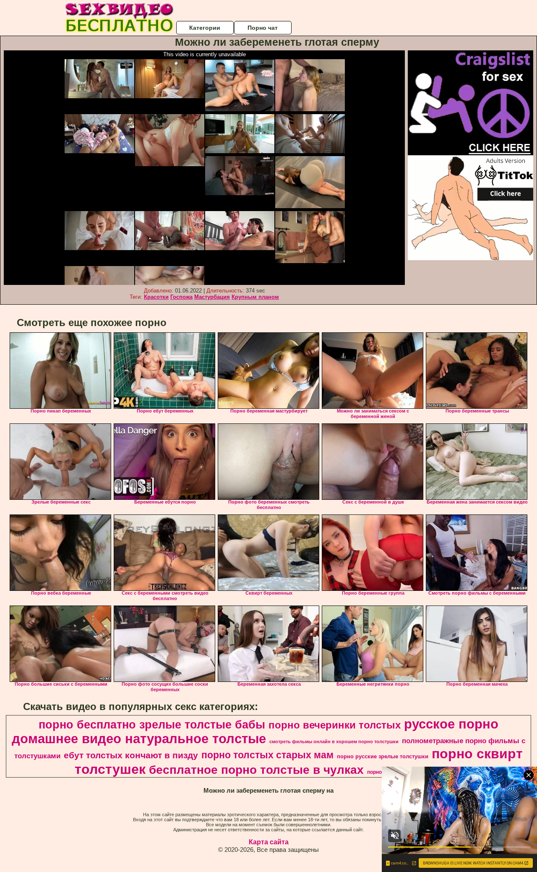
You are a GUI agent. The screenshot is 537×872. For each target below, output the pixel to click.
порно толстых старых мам (267, 754)
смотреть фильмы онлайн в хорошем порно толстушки (334, 741)
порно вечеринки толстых (334, 725)
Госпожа (181, 297)
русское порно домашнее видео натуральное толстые (255, 731)
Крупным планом (255, 297)
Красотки (156, 297)
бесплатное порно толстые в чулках (256, 769)
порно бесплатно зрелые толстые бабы (152, 724)
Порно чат (263, 27)
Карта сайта (269, 842)
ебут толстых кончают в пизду (131, 755)
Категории (204, 27)
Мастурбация (212, 297)
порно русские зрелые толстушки (382, 756)
